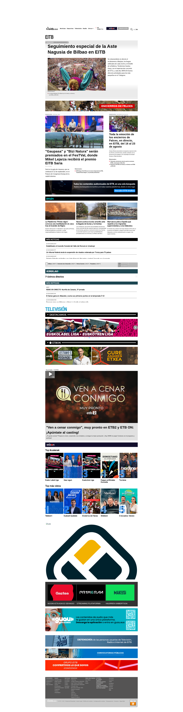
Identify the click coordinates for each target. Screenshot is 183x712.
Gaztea (56, 684)
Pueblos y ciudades (102, 686)
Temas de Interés (101, 685)
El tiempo (99, 679)
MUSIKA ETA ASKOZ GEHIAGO (61, 604)
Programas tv (49, 681)
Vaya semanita (49, 684)
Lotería (98, 684)
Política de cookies (88, 701)
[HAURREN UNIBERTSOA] (120, 592)
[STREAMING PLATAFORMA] (91, 592)
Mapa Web (122, 701)
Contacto (116, 701)
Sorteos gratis (101, 681)
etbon (56, 342)
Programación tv (50, 679)
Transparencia (109, 701)
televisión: (49, 678)
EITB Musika (58, 686)
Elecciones (99, 683)
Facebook (111, 680)
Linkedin (111, 686)
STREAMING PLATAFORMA (89, 604)
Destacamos (57, 314)
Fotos (86, 681)
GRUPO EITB (123, 28)
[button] (84, 337)
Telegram (111, 685)
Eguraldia (67, 687)
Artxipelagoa (57, 692)
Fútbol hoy (73, 679)
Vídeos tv (48, 683)
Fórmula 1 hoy (74, 686)
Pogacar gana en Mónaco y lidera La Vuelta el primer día (67, 302)
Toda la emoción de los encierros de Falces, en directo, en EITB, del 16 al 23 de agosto (122, 140)
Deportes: (74, 678)
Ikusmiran (67, 686)
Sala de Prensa (100, 688)
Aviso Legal (79, 701)
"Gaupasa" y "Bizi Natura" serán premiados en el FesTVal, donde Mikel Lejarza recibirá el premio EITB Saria (71, 157)
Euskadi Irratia (58, 679)
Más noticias (52, 239)
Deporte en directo (75, 697)
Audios (86, 683)
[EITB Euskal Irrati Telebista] (52, 28)
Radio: (56, 678)
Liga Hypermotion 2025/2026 (77, 684)
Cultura (66, 684)
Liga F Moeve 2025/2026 (77, 683)
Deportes (70, 28)
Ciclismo (73, 692)
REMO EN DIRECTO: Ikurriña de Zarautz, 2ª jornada (65, 290)
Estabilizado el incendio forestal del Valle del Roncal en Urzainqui (70, 246)
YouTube (111, 688)
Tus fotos (124, 263)
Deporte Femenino (75, 689)
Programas (57, 689)
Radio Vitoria (57, 683)
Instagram (111, 683)
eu (134, 29)
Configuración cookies (99, 701)
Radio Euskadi (58, 681)
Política (66, 683)
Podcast (56, 690)
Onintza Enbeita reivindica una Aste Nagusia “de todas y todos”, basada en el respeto (78, 259)
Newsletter (111, 678)
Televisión (78, 28)
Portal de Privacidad (70, 701)
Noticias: (67, 678)
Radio (85, 28)
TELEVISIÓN (56, 309)
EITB (49, 37)
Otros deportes (74, 695)
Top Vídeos (88, 679)
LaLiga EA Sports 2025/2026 (77, 681)
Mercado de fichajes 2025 (77, 687)
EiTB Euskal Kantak (59, 687)
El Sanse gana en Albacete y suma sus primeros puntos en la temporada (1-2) (75, 296)
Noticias (63, 28)
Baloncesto (73, 694)
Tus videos (124, 266)
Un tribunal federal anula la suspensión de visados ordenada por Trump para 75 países (78, 252)
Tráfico (98, 680)
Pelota (72, 690)
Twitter (110, 681)
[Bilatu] (131, 29)
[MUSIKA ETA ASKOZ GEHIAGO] (62, 592)
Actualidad (67, 679)
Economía (67, 681)
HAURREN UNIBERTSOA (116, 604)
